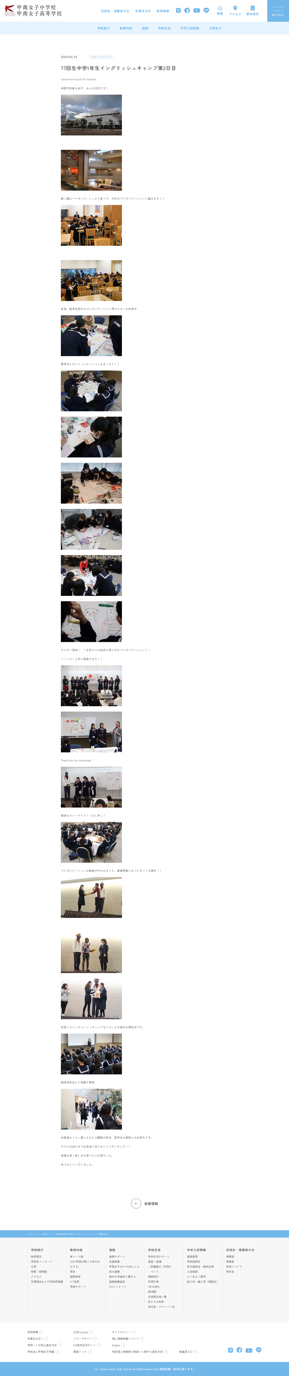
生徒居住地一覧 (157, 1297)
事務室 (230, 1256)
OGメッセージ (117, 1287)
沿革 (33, 1266)
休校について (234, 1266)
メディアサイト (82, 1339)
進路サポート (117, 1256)
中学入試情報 (189, 28)
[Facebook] (187, 11)
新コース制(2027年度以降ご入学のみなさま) (85, 1261)
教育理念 (36, 1256)
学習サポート (78, 1287)
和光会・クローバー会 (161, 1307)
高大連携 (114, 1271)
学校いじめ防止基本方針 (42, 1345)
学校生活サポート (158, 1256)
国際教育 (75, 1277)
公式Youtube (80, 1332)
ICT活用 (74, 1282)
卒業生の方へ (35, 1339)
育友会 (230, 1271)
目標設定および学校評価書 (47, 1282)
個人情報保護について (125, 1339)
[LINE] (206, 11)
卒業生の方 (143, 11)
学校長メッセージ (41, 1261)
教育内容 (126, 28)
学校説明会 (193, 1261)
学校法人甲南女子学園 (40, 1352)
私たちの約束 (156, 1302)
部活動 (152, 1292)
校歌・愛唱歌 (39, 1271)
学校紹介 (103, 28)
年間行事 (153, 1282)
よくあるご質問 (196, 1277)
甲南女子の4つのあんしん (124, 1266)
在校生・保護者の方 (115, 11)
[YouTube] (196, 11)
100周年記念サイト (84, 1345)
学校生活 (164, 28)
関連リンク (80, 1352)
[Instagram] (178, 11)
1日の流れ (154, 1287)
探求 (72, 1271)
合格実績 (114, 1261)
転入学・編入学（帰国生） (203, 1282)
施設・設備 (154, 1261)
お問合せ (215, 28)
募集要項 (192, 1256)
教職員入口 (186, 1352)
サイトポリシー (121, 1332)
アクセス (36, 1277)
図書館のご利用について (161, 1269)
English (116, 1345)
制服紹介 (153, 1277)
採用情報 (163, 11)
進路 (145, 28)
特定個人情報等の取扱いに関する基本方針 (137, 1352)
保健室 (230, 1261)
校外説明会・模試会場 (200, 1266)
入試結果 (192, 1271)
